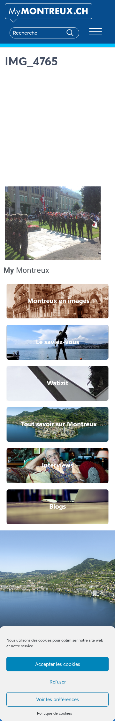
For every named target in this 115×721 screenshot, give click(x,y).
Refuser (58, 682)
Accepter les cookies (57, 664)
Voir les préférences (57, 699)
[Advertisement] (57, 128)
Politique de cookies (54, 713)
